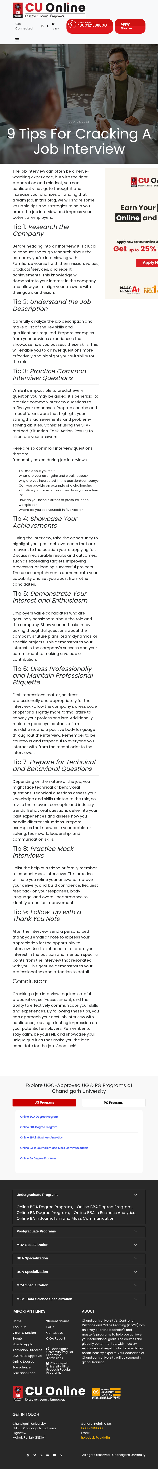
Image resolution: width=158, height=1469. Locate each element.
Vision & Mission (24, 1332)
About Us (19, 1327)
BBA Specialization (32, 1258)
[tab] (44, 1102)
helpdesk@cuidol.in (95, 1437)
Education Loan (24, 1373)
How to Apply (23, 1344)
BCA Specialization (32, 1272)
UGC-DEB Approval (27, 1356)
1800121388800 (92, 1428)
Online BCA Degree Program (39, 1117)
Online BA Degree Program (38, 1158)
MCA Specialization (32, 1285)
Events (18, 1338)
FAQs (50, 1327)
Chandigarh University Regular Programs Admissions (59, 1353)
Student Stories (57, 1321)
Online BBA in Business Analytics (41, 1137)
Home (17, 1321)
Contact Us (54, 1332)
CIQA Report (55, 1338)
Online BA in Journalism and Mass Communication (54, 1148)
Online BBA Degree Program (38, 1127)
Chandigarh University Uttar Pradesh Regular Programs (58, 1368)
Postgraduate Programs (36, 1231)
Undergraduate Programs (37, 1195)
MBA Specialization (32, 1245)
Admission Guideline (27, 1350)
